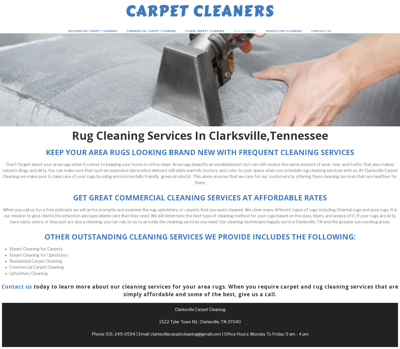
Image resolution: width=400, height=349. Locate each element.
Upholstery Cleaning (284, 31)
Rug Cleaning (245, 31)
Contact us (17, 286)
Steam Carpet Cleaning (205, 31)
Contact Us (321, 31)
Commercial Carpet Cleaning (151, 31)
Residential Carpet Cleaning (93, 31)
